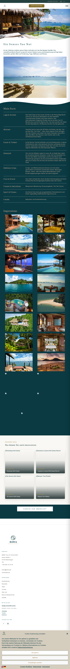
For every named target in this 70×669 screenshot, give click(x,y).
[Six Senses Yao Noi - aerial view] (19, 303)
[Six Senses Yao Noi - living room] (19, 382)
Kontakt (4, 597)
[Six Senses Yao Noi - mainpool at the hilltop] (19, 402)
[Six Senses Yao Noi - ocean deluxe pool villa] (51, 402)
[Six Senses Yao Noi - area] (19, 283)
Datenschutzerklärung (25, 647)
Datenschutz (37, 667)
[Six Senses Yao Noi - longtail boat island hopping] (51, 382)
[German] (5, 666)
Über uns (4, 592)
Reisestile (4, 584)
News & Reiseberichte (8, 595)
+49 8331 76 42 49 (7, 564)
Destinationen (6, 581)
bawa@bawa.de (6, 569)
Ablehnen (35, 657)
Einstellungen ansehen (35, 662)
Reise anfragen (36, 5)
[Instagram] (8, 623)
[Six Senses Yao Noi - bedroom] (51, 342)
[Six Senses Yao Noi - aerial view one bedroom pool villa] (19, 323)
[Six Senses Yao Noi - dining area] (19, 362)
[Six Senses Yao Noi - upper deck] (19, 243)
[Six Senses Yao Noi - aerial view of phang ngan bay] (51, 303)
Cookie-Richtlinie (26, 667)
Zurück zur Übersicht (35, 509)
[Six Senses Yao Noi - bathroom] (19, 263)
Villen (3, 586)
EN (64, 1)
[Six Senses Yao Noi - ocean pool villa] (51, 263)
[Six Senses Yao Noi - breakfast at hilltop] (51, 283)
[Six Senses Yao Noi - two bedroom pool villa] (51, 223)
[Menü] (66, 6)
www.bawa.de (6, 572)
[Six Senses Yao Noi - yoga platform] (51, 243)
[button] (67, 634)
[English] (2, 666)
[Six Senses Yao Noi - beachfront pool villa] (19, 342)
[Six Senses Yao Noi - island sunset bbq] (51, 362)
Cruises (4, 589)
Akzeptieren (35, 652)
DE (61, 1)
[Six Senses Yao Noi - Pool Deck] (19, 223)
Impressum (46, 667)
